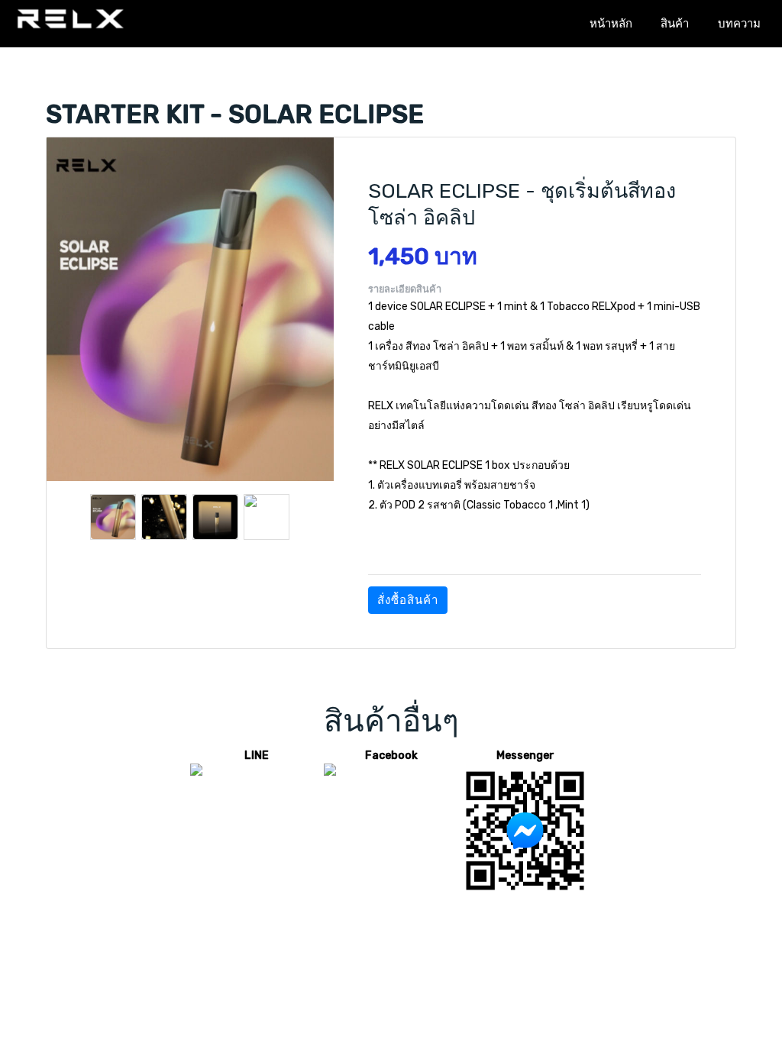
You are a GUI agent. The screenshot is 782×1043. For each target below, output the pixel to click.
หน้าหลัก (611, 24)
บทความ (739, 24)
